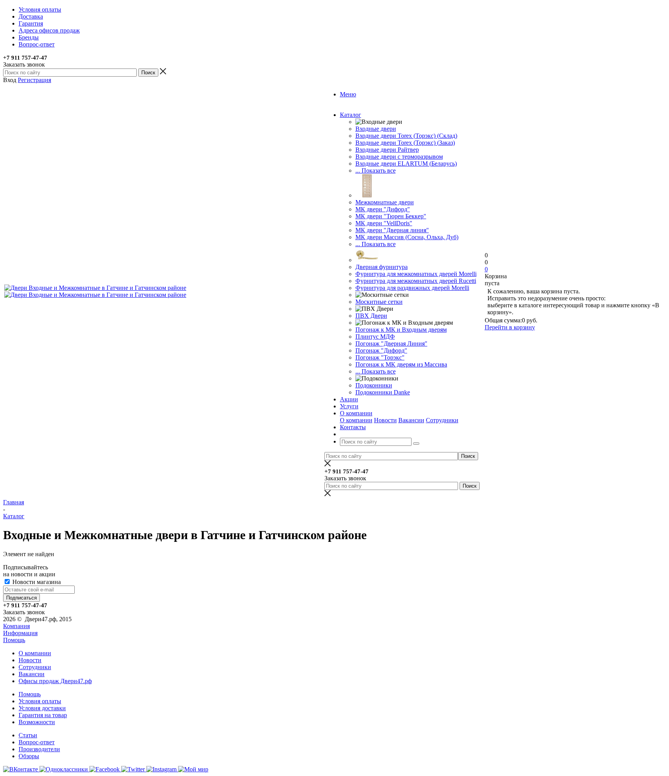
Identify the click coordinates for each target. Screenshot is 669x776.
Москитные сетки (379, 301)
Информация (20, 633)
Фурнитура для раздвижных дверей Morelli (412, 287)
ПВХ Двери (371, 315)
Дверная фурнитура (381, 267)
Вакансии (411, 420)
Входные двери (375, 128)
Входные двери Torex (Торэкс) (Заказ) (405, 142)
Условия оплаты (40, 701)
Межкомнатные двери (384, 202)
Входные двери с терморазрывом (399, 156)
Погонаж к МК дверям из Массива (401, 364)
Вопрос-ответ (37, 742)
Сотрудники (442, 420)
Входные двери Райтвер (387, 149)
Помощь (14, 640)
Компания (16, 626)
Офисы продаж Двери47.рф (55, 681)
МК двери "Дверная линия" (392, 230)
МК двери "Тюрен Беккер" (390, 216)
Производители (39, 749)
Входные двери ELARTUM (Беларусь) (406, 163)
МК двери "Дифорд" (382, 209)
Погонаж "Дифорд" (381, 350)
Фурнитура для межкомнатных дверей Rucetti (415, 281)
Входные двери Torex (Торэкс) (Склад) (406, 135)
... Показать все (375, 170)
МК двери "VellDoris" (383, 223)
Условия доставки (42, 708)
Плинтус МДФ (375, 336)
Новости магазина (36, 582)
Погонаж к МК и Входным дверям (401, 329)
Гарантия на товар (43, 715)
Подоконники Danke (382, 392)
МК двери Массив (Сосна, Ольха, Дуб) (406, 237)
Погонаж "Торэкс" (380, 357)
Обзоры (29, 756)
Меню (348, 94)
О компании (356, 420)
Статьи (28, 735)
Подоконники (373, 385)
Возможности (37, 722)
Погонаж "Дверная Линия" (391, 343)
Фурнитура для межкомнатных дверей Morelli (416, 274)
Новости (385, 420)
